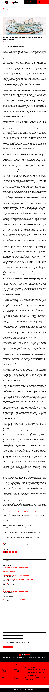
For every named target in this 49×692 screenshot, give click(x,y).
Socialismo (27, 679)
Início (3, 669)
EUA (41, 670)
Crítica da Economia (16, 678)
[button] (30, 2)
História (39, 672)
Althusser (26, 667)
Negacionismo (31, 544)
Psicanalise (31, 677)
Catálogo (3, 666)
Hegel (37, 672)
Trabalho (31, 679)
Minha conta (4, 670)
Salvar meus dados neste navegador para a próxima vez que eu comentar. (17, 642)
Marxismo (33, 676)
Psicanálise (15, 669)
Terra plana (10, 545)
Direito (31, 670)
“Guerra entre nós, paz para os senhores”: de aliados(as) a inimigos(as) (16, 575)
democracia (40, 669)
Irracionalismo (21, 544)
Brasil (34, 667)
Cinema (42, 667)
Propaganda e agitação (17, 670)
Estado (39, 670)
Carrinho (3, 672)
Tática (33, 679)
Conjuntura (15, 680)
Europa (43, 670)
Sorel (7, 545)
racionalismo (42, 544)
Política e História (16, 671)
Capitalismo (38, 667)
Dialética (29, 670)
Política (27, 677)
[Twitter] (42, 2)
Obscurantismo (36, 544)
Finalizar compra (5, 671)
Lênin (26, 675)
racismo (34, 677)
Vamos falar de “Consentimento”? (9, 571)
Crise (31, 669)
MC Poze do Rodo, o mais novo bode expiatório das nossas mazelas (15, 567)
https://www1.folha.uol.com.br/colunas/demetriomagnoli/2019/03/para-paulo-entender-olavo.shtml (21, 511)
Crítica (5, 543)
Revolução (38, 677)
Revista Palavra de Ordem (17, 668)
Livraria (3, 673)
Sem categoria (15, 666)
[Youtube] (44, 2)
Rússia (41, 677)
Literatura (14, 672)
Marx (29, 675)
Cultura (36, 669)
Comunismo (28, 669)
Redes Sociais (4, 676)
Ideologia (43, 672)
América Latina (30, 667)
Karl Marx (33, 673)
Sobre (3, 677)
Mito (28, 544)
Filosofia (8, 543)
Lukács (25, 544)
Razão (5, 545)
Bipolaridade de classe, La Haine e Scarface (11, 583)
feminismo (29, 672)
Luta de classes (43, 673)
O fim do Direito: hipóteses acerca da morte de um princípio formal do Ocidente (18, 579)
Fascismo (17, 544)
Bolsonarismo (6, 544)
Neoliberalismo (38, 675)
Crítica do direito (15, 676)
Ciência (14, 544)
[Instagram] (39, 2)
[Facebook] (40, 2)
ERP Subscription (5, 668)
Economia (34, 670)
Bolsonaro (10, 544)
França (36, 672)
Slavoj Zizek (44, 677)
